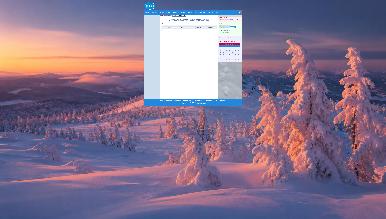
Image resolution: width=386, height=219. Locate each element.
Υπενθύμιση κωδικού (226, 30)
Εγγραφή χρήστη (225, 32)
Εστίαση (168, 12)
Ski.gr (217, 12)
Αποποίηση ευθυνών (220, 100)
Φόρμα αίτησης (187, 100)
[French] (163, 16)
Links (196, 12)
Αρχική (147, 12)
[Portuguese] (167, 16)
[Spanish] (171, 16)
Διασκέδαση (175, 12)
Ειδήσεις (190, 12)
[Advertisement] (198, 5)
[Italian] (166, 16)
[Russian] (169, 16)
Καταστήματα (183, 12)
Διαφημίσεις (177, 100)
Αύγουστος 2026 (229, 44)
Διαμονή (162, 12)
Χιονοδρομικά (154, 12)
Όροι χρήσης (209, 100)
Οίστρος (167, 29)
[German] (164, 16)
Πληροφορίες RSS (198, 100)
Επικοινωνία (169, 100)
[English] (161, 16)
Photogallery (211, 12)
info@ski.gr (210, 103)
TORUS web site (237, 105)
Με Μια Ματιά (202, 12)
